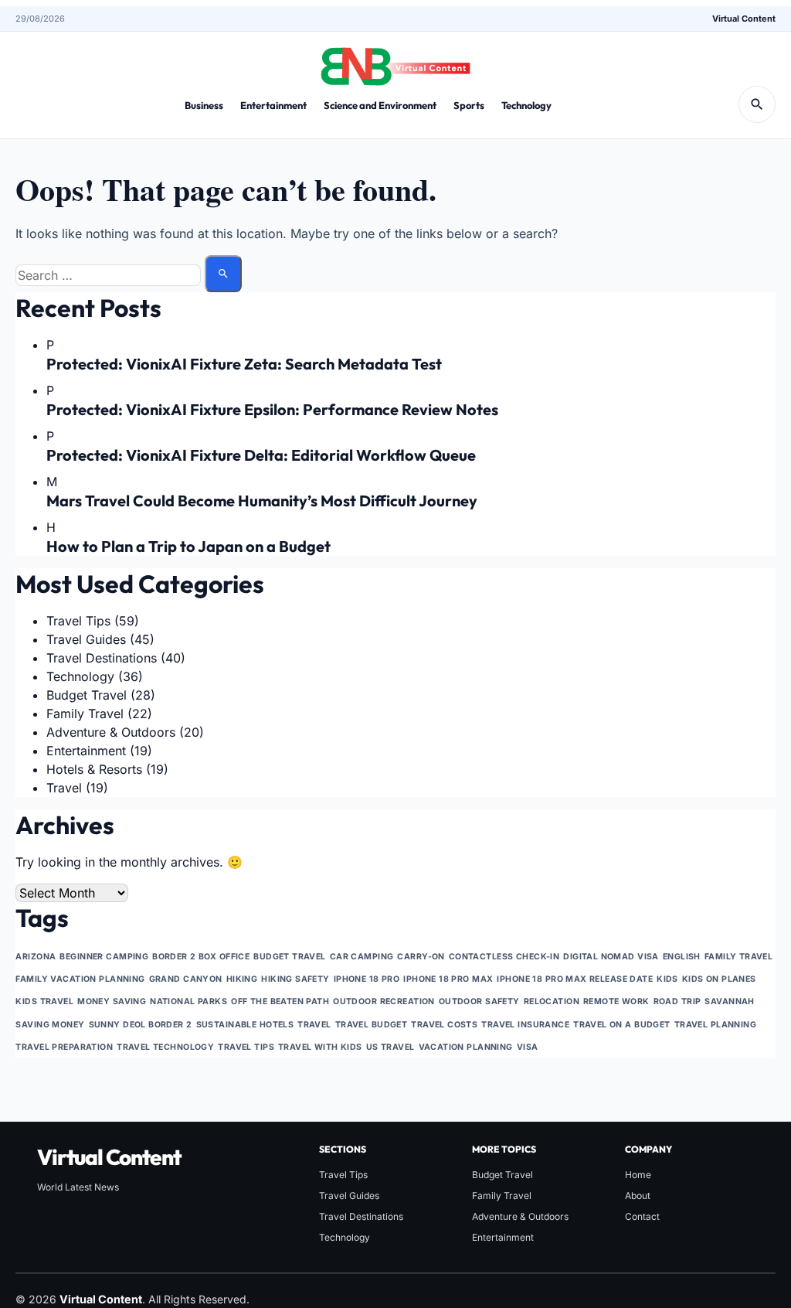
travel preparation (64, 1047)
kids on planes (719, 979)
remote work (616, 1001)
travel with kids (320, 1047)
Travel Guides (86, 639)
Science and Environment (380, 105)
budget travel (289, 957)
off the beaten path (280, 1001)
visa (527, 1047)
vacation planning (466, 1047)
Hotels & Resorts (94, 769)
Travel (64, 787)
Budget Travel (86, 695)
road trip (677, 1001)
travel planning (715, 1025)
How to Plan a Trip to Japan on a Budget (188, 546)
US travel (390, 1047)
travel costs (444, 1025)
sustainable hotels (245, 1025)
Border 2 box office (201, 957)
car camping (362, 957)
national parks (188, 1001)
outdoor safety (479, 1001)
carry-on (420, 957)
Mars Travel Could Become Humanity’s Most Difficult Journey (261, 500)
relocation (551, 1001)
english (682, 957)
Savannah (729, 1001)
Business (204, 105)
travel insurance (525, 1025)
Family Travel (85, 713)
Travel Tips (78, 620)
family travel (738, 957)
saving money (49, 1025)
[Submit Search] (223, 273)
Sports (468, 105)
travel (314, 1025)
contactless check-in (504, 957)
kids (667, 979)
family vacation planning (79, 979)
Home (638, 1174)
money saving (111, 1001)
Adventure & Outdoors (110, 732)
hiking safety (295, 979)
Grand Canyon (185, 979)
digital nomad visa (611, 957)
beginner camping (103, 957)
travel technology (165, 1047)
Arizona (35, 957)
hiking (242, 979)
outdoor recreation (384, 1001)
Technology (526, 105)
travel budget (371, 1025)
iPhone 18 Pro (367, 979)
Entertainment (273, 105)
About (637, 1195)
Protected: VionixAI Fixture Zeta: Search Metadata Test (244, 363)
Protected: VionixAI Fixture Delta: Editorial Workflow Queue (261, 455)
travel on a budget (621, 1025)
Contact (642, 1216)
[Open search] (757, 104)
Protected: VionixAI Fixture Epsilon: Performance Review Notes (272, 409)
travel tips (246, 1047)
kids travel (44, 1001)
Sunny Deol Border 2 (140, 1025)
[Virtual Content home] (395, 61)
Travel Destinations (101, 658)
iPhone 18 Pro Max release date (575, 979)
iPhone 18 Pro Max (448, 979)
